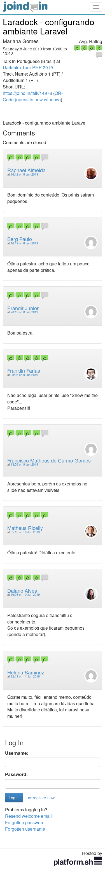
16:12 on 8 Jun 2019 (24, 174)
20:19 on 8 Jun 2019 (24, 312)
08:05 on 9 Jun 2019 (24, 375)
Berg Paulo (19, 238)
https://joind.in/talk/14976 (27, 93)
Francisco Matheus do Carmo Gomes (49, 460)
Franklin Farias (23, 370)
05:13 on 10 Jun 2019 (25, 532)
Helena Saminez (25, 672)
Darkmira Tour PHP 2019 (28, 67)
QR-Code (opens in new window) (33, 96)
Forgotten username (25, 829)
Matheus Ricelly (25, 527)
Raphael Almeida (26, 170)
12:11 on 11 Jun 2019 (25, 676)
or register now (41, 797)
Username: (16, 753)
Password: (16, 774)
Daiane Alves (22, 590)
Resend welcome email (28, 816)
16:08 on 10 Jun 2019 (25, 594)
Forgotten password (25, 822)
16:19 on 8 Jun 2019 (24, 243)
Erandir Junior (23, 308)
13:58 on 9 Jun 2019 (24, 464)
